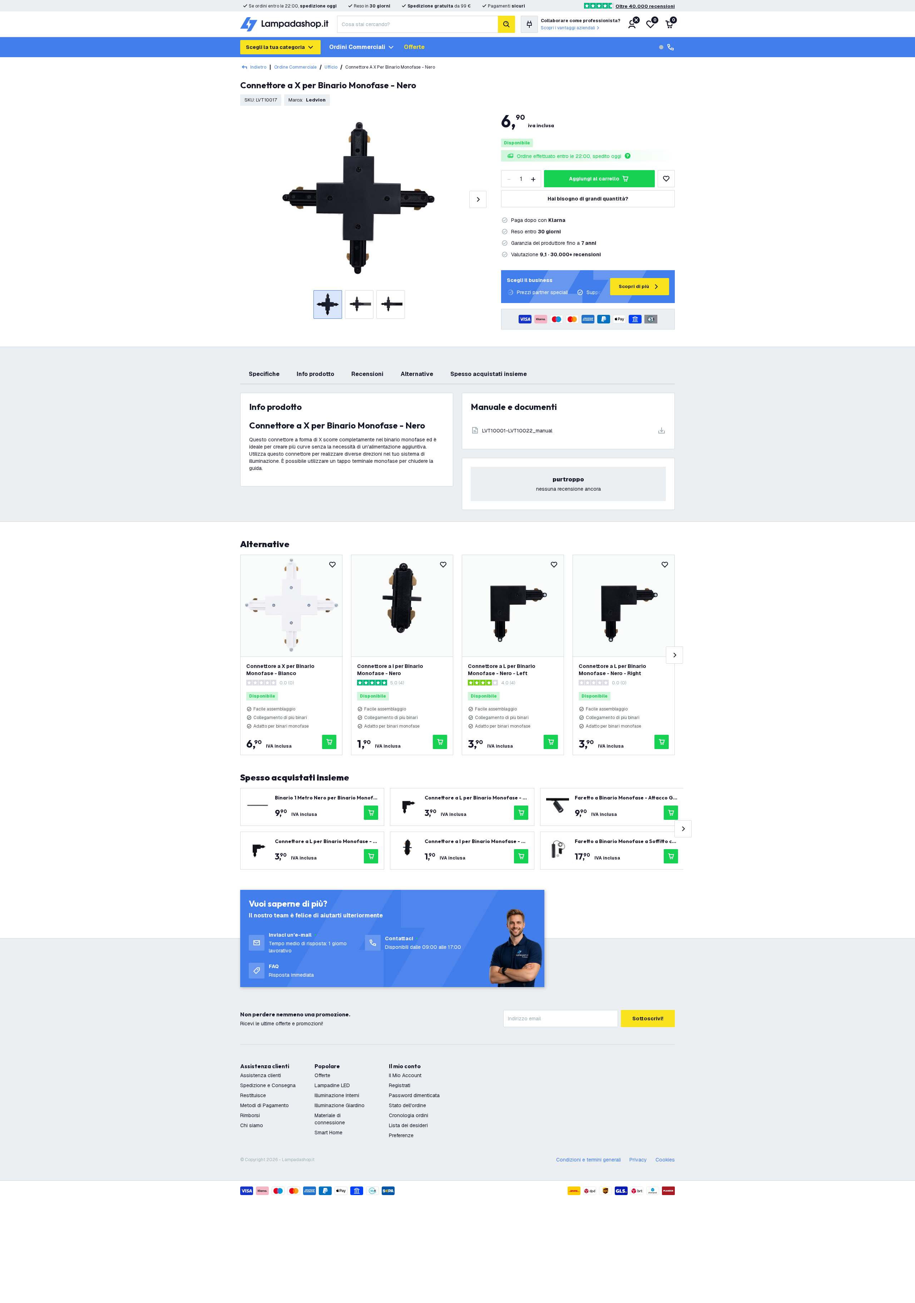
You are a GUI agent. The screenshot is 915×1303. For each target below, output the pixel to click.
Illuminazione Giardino (340, 1105)
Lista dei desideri (408, 1125)
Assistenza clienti (260, 1075)
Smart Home (328, 1132)
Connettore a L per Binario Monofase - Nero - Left (501, 670)
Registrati (399, 1085)
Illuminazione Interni (337, 1095)
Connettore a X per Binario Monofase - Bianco (280, 670)
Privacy (638, 1159)
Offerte (414, 47)
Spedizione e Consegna (268, 1085)
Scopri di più (634, 286)
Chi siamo (251, 1125)
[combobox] (417, 24)
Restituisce (253, 1095)
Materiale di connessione (330, 1119)
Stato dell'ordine (407, 1105)
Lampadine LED (332, 1085)
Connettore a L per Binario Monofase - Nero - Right (612, 670)
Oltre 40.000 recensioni (645, 6)
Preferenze (401, 1135)
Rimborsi (250, 1115)
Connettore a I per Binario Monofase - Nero (390, 670)
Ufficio (331, 67)
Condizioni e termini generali (588, 1159)
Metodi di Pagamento (264, 1105)
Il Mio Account (405, 1075)
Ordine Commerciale (295, 67)
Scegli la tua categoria (275, 47)
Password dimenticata (414, 1095)
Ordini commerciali (357, 47)
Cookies (665, 1159)
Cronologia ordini (408, 1115)
